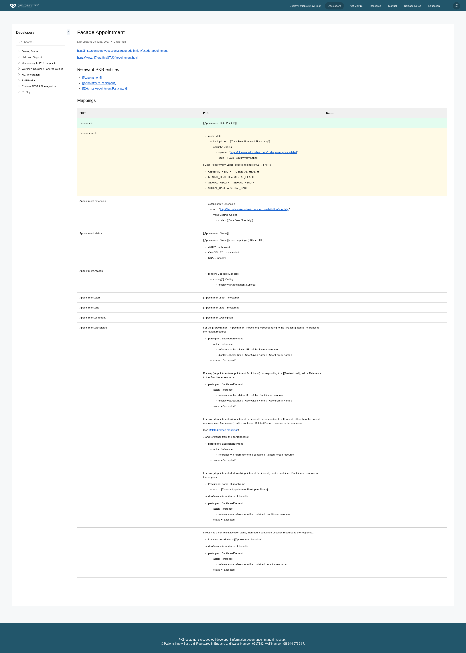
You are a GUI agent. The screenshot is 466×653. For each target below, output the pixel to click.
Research (375, 5)
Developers (334, 5)
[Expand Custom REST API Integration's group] (19, 86)
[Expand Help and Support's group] (19, 57)
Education (434, 5)
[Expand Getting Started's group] (19, 51)
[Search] (456, 5)
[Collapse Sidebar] (68, 315)
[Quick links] (24, 5)
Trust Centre (355, 5)
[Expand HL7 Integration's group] (19, 75)
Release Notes (412, 5)
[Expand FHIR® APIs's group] (19, 80)
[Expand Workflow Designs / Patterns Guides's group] (19, 69)
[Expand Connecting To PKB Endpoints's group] (19, 63)
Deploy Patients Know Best (305, 5)
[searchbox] (40, 41)
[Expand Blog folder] (19, 92)
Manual (392, 5)
